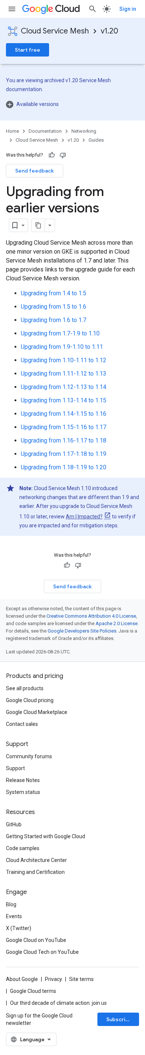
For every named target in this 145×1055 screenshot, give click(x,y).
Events (14, 916)
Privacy (53, 979)
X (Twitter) (18, 928)
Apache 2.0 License (117, 623)
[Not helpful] (62, 155)
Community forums (29, 756)
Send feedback (34, 170)
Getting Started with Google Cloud (45, 836)
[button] (72, 104)
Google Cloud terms (33, 991)
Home (12, 131)
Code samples (22, 848)
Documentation (45, 131)
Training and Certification (35, 872)
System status (23, 792)
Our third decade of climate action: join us (58, 1003)
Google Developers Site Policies (82, 631)
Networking (83, 131)
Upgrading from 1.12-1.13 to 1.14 (63, 386)
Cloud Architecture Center (36, 860)
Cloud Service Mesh (55, 31)
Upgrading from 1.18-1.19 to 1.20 (63, 467)
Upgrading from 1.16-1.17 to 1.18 (63, 440)
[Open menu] (11, 9)
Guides (96, 140)
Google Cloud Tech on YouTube (42, 952)
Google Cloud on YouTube (36, 940)
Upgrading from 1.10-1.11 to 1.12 (63, 360)
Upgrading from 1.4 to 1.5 (53, 293)
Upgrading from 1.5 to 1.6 (53, 306)
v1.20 (109, 31)
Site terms (81, 979)
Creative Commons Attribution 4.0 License (91, 616)
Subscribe (119, 1019)
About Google (22, 979)
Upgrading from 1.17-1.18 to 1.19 (63, 453)
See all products (25, 688)
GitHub (14, 824)
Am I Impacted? (84, 517)
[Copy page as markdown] (38, 225)
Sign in (127, 9)
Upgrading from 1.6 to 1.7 (53, 320)
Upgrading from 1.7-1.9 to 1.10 (60, 333)
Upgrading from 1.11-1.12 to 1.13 (63, 373)
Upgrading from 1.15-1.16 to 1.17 (63, 427)
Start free (27, 49)
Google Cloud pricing (30, 700)
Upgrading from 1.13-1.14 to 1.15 (63, 400)
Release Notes (23, 780)
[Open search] (92, 8)
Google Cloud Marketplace (36, 712)
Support (15, 768)
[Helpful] (51, 155)
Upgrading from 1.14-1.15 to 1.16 (63, 413)
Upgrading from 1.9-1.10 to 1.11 (62, 346)
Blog (11, 904)
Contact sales (22, 724)
